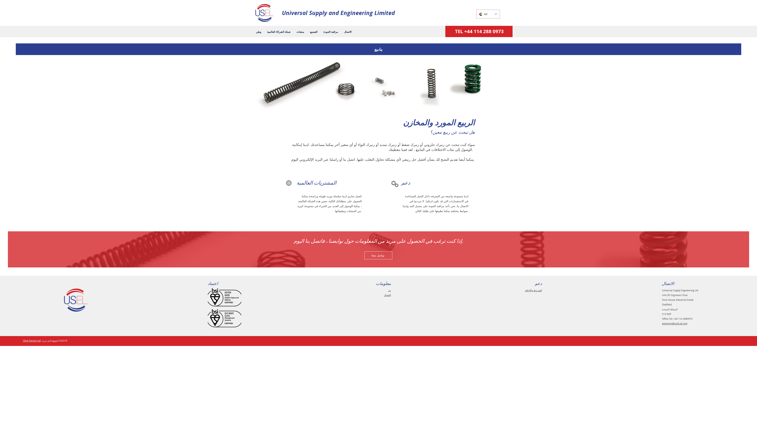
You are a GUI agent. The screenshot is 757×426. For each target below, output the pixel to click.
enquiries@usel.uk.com (674, 323)
